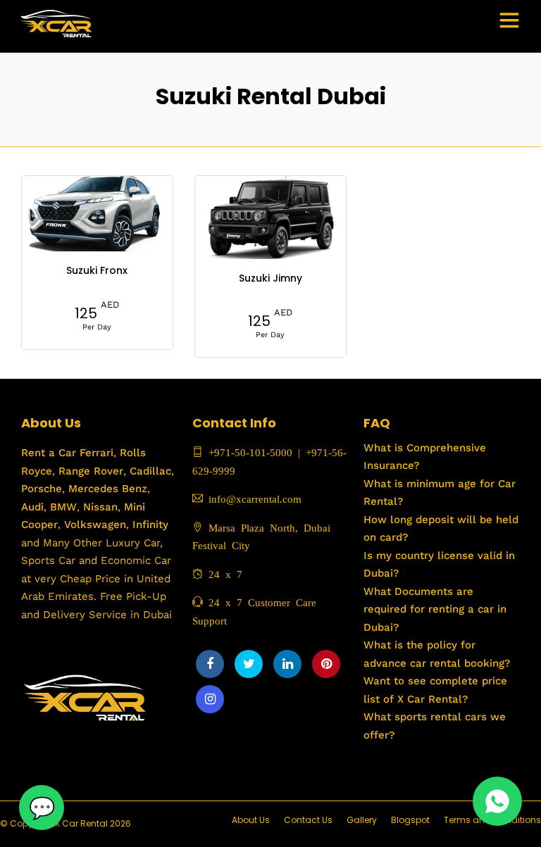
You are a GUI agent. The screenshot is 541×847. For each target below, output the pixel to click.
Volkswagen (95, 524)
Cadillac (148, 471)
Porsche (41, 488)
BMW (61, 507)
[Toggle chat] (41, 807)
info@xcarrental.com (255, 498)
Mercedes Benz (106, 488)
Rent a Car (48, 452)
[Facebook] (210, 664)
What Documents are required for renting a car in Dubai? (434, 609)
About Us (251, 820)
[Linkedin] (287, 664)
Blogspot (410, 820)
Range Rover (89, 471)
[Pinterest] (326, 664)
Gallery (362, 820)
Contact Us (308, 820)
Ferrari (94, 452)
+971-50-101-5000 (247, 451)
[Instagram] (210, 699)
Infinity (150, 524)
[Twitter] (249, 664)
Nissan (100, 507)
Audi (32, 507)
